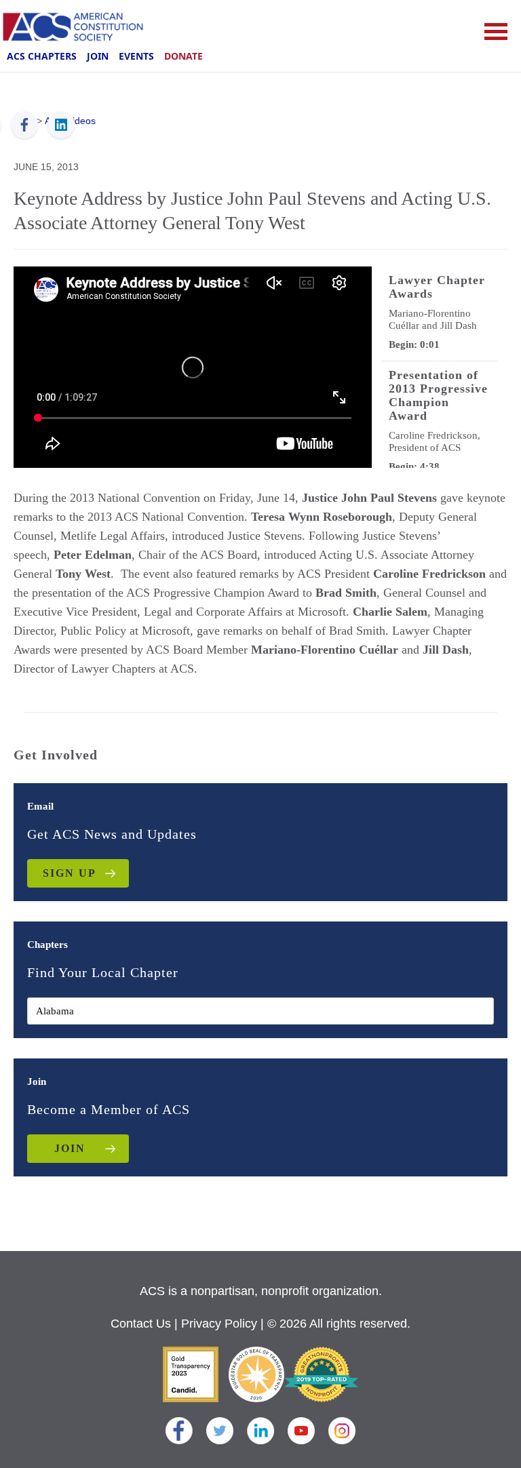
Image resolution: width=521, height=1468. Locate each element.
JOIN (69, 1148)
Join (98, 55)
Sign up (69, 873)
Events (136, 55)
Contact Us (141, 1323)
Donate (183, 55)
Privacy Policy (219, 1323)
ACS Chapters (42, 55)
